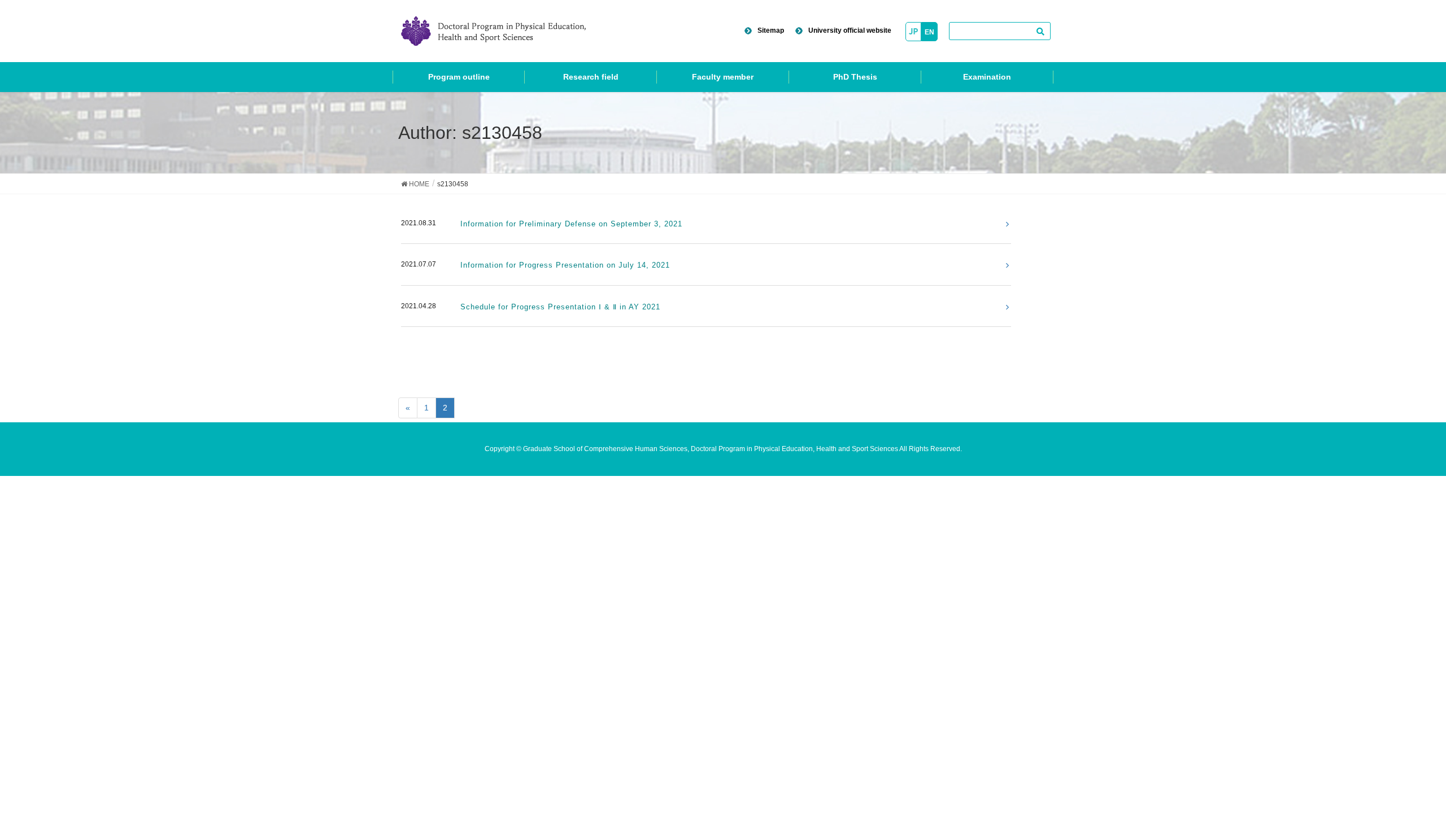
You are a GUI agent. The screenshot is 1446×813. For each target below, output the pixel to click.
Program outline (459, 76)
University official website (849, 30)
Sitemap (770, 30)
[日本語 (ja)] (913, 31)
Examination (987, 76)
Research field (591, 76)
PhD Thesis (855, 76)
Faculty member (723, 76)
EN (929, 32)
